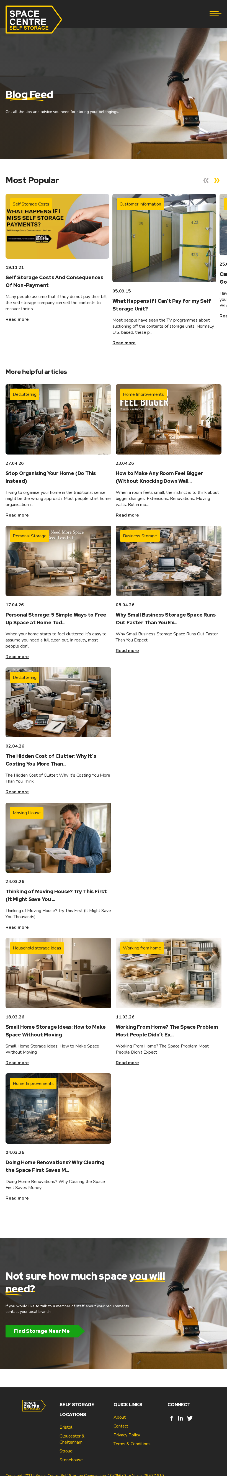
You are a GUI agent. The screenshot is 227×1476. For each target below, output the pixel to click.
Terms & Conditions (132, 1444)
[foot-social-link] (171, 1421)
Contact (121, 1426)
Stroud (66, 1451)
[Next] (217, 180)
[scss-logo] (34, 20)
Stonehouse (71, 1460)
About (120, 1417)
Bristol (66, 1427)
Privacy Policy (127, 1435)
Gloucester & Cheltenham (72, 1439)
